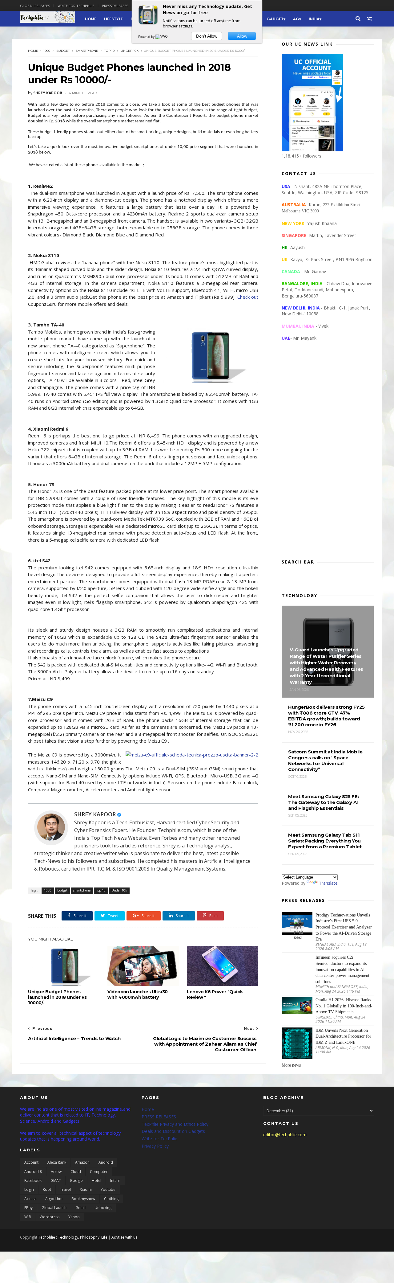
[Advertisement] (328, 455)
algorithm (53, 1198)
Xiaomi (86, 1189)
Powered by (146, 37)
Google (76, 1180)
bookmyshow (83, 1198)
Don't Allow (206, 36)
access (30, 1198)
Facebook (33, 1180)
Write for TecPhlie (159, 1139)
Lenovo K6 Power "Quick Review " (215, 994)
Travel (65, 1189)
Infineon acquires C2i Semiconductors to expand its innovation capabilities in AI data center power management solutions (342, 969)
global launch (54, 1207)
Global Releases (35, 5)
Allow (242, 36)
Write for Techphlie (76, 5)
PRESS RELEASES (159, 1117)
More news (291, 1065)
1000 (46, 51)
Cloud (75, 1171)
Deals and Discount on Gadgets (173, 1131)
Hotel (96, 1180)
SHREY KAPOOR (95, 814)
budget (63, 51)
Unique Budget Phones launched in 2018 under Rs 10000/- (57, 997)
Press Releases (115, 5)
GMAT (55, 1180)
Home (90, 19)
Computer (99, 1171)
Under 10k (130, 51)
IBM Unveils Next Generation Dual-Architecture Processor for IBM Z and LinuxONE (343, 1036)
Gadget (275, 19)
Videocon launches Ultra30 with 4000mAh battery (137, 994)
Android (105, 1162)
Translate (328, 883)
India (314, 19)
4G (296, 19)
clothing (111, 1198)
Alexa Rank (56, 1162)
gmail (80, 1207)
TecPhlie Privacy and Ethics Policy (175, 1124)
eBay (28, 1207)
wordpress (49, 1216)
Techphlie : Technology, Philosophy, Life (72, 1237)
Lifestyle (113, 19)
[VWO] (161, 37)
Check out (247, 297)
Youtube (108, 1189)
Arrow (56, 1171)
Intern (115, 1180)
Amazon (82, 1162)
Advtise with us (124, 1237)
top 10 (109, 51)
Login (29, 1189)
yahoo (74, 1216)
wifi (27, 1216)
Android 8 (33, 1171)
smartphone (87, 51)
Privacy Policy (155, 1146)
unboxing (102, 1207)
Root (47, 1189)
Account (31, 1162)
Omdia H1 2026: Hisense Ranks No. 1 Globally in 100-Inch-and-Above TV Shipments (344, 1006)
